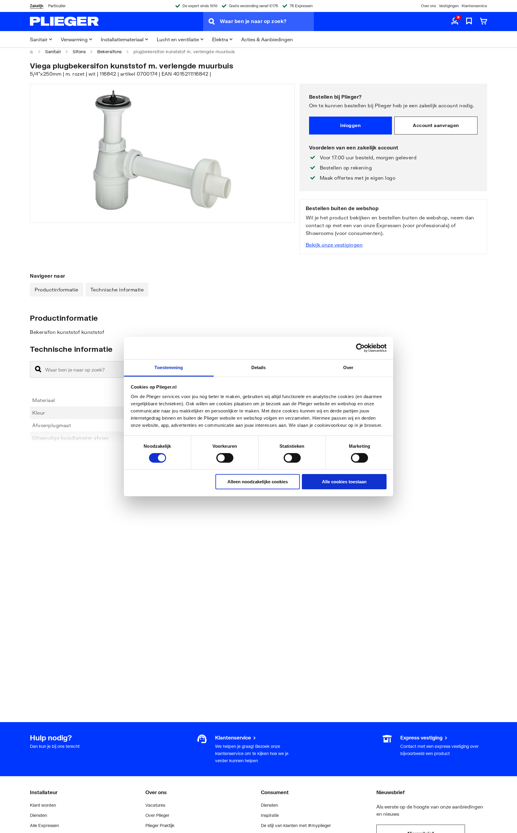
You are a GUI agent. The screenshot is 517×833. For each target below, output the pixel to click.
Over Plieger (157, 815)
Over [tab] (348, 367)
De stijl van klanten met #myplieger (296, 825)
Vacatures (155, 805)
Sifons (79, 51)
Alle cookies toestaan (344, 481)
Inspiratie (270, 815)
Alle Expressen (44, 825)
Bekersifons (109, 51)
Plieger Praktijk (159, 825)
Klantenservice (474, 6)
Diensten (38, 815)
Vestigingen (449, 6)
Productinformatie (56, 289)
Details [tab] (258, 367)
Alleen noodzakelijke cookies (257, 481)
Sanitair (53, 51)
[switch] (224, 458)
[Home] (32, 52)
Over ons (428, 6)
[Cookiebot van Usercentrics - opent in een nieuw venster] (360, 347)
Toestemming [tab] (168, 367)
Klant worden (43, 805)
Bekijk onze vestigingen (334, 244)
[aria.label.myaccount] (454, 21)
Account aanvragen (436, 125)
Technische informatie (117, 289)
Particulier (57, 6)
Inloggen (350, 125)
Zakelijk (36, 6)
